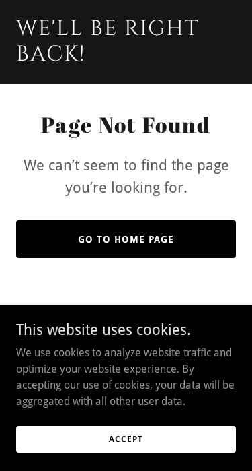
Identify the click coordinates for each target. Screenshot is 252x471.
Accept (125, 438)
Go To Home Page (126, 239)
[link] (126, 57)
